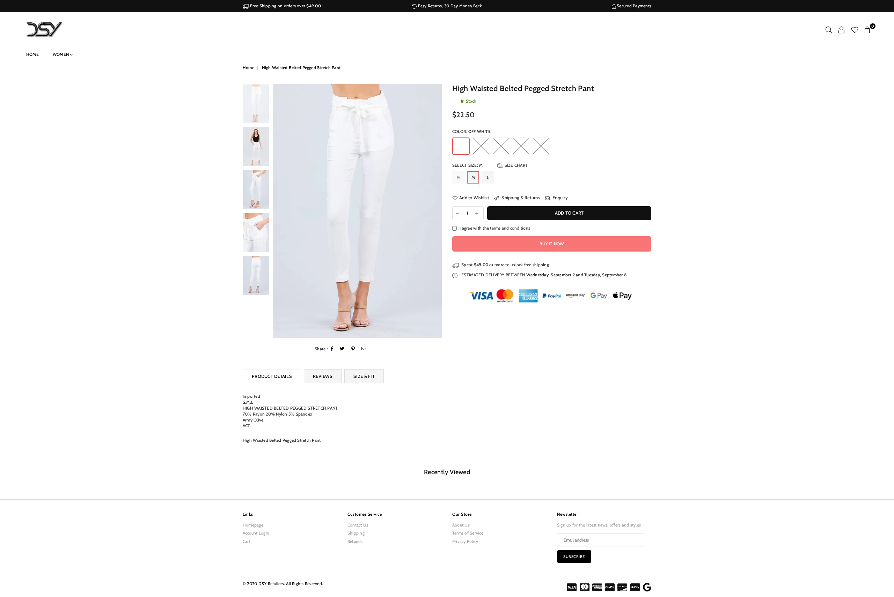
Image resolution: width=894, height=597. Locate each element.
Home (32, 54)
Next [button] (436, 211)
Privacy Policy (465, 541)
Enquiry (559, 197)
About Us (461, 525)
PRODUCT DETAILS (272, 376)
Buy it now (552, 243)
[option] (357, 211)
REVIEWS (322, 376)
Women (61, 54)
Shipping (356, 533)
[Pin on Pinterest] (353, 349)
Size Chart (515, 165)
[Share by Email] (364, 349)
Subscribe (574, 556)
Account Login (256, 533)
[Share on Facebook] (332, 349)
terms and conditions (510, 228)
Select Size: (490, 165)
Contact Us (357, 525)
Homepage (253, 525)
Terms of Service (467, 533)
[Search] (828, 29)
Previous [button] (279, 211)
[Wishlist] (855, 29)
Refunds (355, 541)
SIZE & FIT (364, 376)
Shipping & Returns (520, 197)
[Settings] (841, 29)
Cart (246, 541)
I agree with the (495, 228)
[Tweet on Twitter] (342, 349)
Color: (471, 131)
